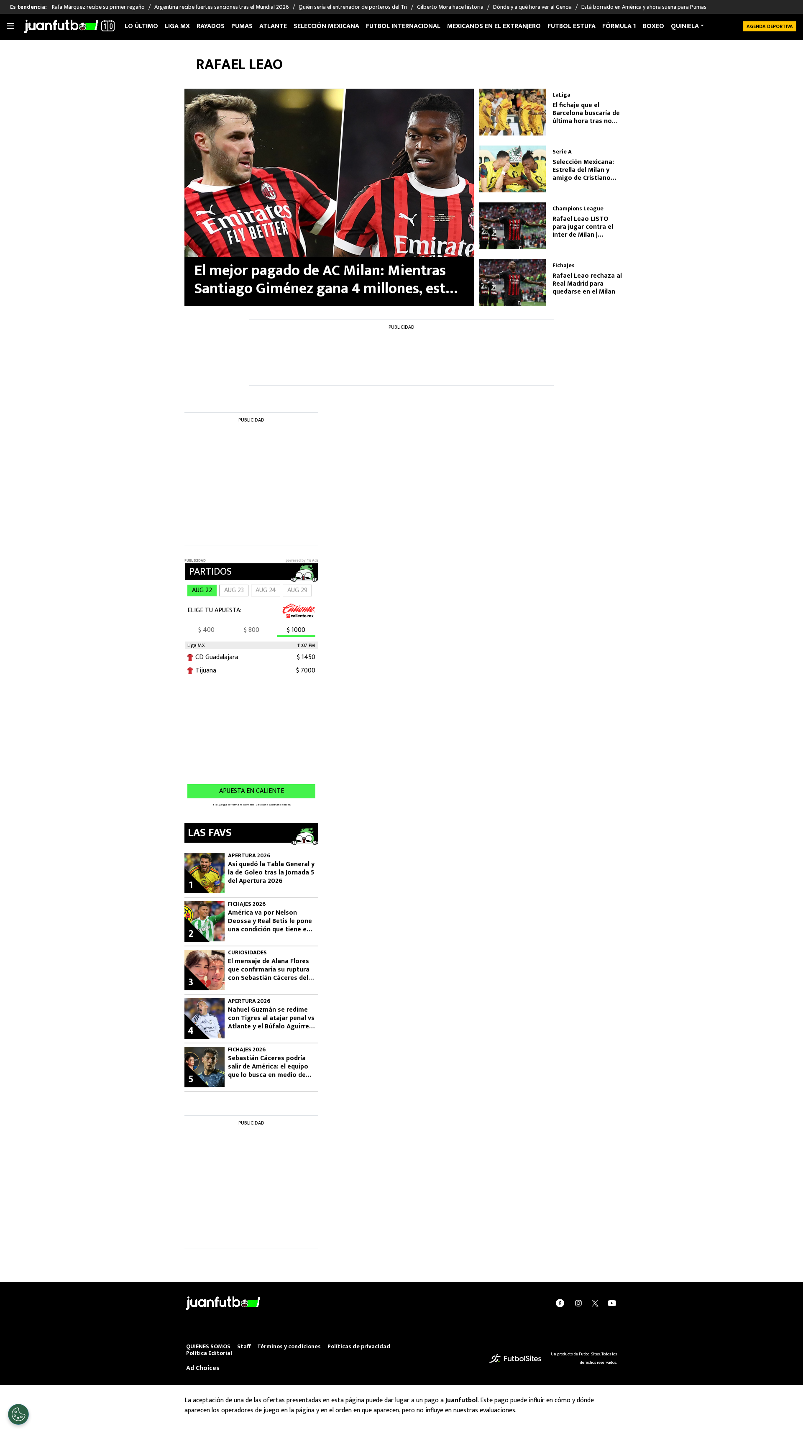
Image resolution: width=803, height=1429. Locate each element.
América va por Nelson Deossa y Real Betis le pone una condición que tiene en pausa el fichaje (270, 921)
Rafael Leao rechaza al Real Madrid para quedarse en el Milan (587, 284)
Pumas (242, 26)
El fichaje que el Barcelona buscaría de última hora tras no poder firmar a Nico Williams (586, 113)
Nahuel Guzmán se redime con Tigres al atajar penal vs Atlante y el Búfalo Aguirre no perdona (271, 1018)
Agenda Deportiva (770, 26)
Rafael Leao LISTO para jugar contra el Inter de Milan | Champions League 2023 (582, 227)
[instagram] (578, 1303)
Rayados (211, 26)
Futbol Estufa (571, 26)
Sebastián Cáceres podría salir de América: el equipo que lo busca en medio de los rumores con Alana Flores (268, 1066)
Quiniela (685, 26)
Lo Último (141, 26)
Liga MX (177, 26)
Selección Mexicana (326, 26)
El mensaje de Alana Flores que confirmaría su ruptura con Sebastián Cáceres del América (268, 969)
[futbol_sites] (515, 1358)
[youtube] (612, 1303)
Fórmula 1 (619, 26)
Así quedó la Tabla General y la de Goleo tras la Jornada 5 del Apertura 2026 (271, 872)
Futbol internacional (403, 26)
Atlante (273, 26)
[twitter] (595, 1303)
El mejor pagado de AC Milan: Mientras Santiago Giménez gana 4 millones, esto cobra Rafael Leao (324, 280)
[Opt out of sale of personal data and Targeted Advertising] (18, 1414)
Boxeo (653, 26)
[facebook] (560, 1303)
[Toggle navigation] (10, 26)
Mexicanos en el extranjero (494, 26)
